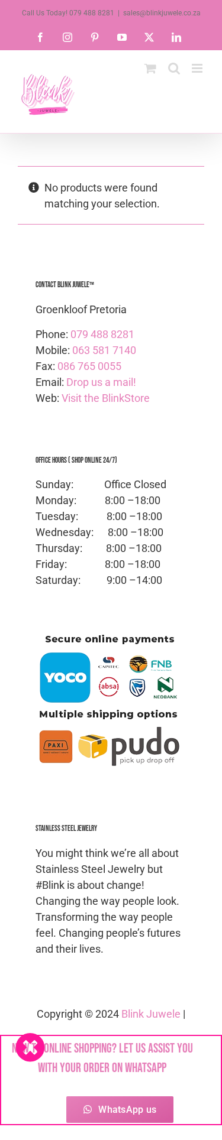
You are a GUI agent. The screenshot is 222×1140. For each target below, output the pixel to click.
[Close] (30, 1047)
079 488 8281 (102, 334)
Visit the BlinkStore (106, 398)
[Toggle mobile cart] (150, 68)
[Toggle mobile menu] (198, 68)
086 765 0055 (89, 366)
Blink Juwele (151, 1014)
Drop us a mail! (101, 382)
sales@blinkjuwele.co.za (162, 13)
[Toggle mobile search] (174, 68)
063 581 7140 (104, 350)
